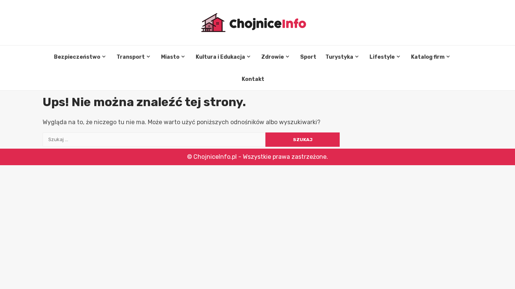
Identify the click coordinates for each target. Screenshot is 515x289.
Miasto (170, 57)
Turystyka (339, 57)
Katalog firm (427, 57)
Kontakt (253, 79)
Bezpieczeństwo (77, 57)
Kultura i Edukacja (220, 57)
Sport (308, 57)
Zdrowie (272, 57)
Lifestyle (382, 57)
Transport (130, 57)
